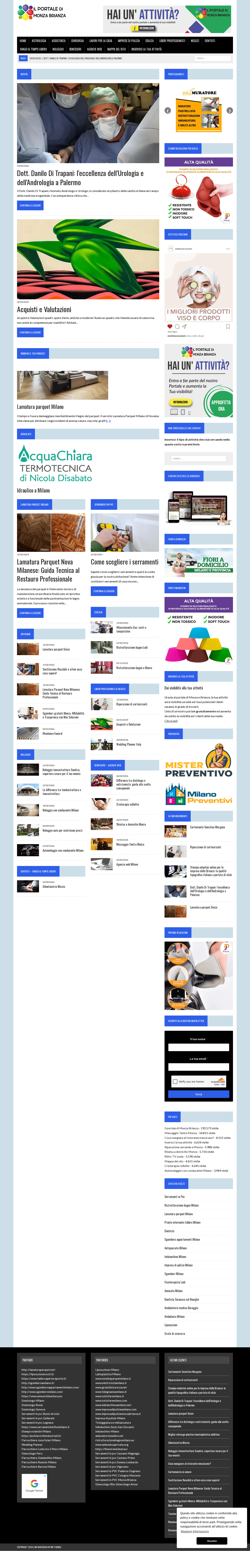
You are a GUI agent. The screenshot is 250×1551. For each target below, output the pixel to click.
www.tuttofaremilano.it (109, 1396)
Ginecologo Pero (32, 1453)
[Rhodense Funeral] (28, 737)
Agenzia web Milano (127, 864)
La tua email (199, 1058)
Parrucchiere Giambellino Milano (41, 1457)
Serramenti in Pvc (103, 504)
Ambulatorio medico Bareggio (181, 1308)
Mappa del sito (116, 49)
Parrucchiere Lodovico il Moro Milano (45, 1449)
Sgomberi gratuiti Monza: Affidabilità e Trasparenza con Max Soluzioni (63, 715)
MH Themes (56, 1547)
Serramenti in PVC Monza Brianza (115, 1479)
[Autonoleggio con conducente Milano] (28, 854)
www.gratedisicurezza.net (111, 1387)
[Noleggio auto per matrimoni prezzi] (28, 834)
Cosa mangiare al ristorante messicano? (189, 1137)
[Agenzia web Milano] (102, 867)
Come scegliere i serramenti (124, 561)
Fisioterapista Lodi (175, 1282)
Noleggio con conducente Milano (61, 810)
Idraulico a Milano (33, 490)
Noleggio (58, 49)
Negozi (195, 41)
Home (23, 41)
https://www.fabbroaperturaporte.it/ (44, 1378)
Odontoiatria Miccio (54, 886)
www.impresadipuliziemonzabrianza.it (118, 1413)
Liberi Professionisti (172, 41)
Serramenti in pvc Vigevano (111, 1466)
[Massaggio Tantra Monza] (102, 847)
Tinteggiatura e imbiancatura (113, 1422)
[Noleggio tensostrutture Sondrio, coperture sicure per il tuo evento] (28, 773)
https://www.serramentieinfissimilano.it (46, 1427)
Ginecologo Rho (105, 1484)
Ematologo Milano (33, 1400)
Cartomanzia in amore (179, 1472)
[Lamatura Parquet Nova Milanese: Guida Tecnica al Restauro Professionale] (51, 549)
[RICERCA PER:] (213, 58)
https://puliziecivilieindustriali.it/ (41, 1435)
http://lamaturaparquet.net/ (38, 1369)
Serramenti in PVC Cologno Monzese (117, 1475)
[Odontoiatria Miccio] (28, 890)
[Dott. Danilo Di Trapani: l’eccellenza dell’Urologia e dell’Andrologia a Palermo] (88, 161)
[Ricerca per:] (199, 458)
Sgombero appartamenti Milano (182, 1239)
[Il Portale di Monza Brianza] (51, 12)
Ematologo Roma (32, 1405)
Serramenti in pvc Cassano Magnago (117, 1453)
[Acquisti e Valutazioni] (88, 297)
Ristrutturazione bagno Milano (182, 1205)
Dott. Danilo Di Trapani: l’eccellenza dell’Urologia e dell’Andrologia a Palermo (80, 177)
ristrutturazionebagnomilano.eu (114, 1440)
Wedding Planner (32, 1444)
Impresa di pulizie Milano (179, 1265)
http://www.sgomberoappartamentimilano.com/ (50, 1387)
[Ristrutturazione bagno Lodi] (102, 651)
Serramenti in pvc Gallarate (38, 1418)
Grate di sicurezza (175, 1333)
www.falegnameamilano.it (111, 1391)
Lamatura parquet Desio (56, 649)
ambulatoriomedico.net (109, 1435)
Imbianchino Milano (175, 1256)
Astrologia (39, 41)
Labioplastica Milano (108, 1374)
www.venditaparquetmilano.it (113, 1378)
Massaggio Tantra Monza (130, 844)
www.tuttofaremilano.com (111, 1400)
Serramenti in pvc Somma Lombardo (116, 1462)
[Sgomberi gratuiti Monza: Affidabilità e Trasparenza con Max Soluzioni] (28, 717)
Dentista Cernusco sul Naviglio (182, 1299)
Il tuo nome (198, 1039)
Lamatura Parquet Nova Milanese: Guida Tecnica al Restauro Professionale (48, 570)
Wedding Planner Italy (128, 744)
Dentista (169, 1231)
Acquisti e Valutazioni (44, 309)
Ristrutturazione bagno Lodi (132, 647)
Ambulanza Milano (174, 1316)
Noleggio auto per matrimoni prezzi (63, 830)
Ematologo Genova (33, 1409)
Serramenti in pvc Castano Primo (115, 1457)
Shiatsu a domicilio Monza (131, 824)
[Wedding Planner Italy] (102, 748)
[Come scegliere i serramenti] (125, 549)
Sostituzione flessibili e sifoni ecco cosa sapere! (62, 671)
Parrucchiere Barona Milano (39, 1466)
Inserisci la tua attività (146, 49)
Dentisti (210, 41)
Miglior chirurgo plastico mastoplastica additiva (194, 1434)
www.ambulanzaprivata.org (111, 1444)
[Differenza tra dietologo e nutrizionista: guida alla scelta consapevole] (102, 784)
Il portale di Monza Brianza (182, 1128)
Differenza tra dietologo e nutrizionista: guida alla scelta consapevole (133, 784)
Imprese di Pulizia (129, 41)
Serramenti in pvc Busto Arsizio (40, 1413)
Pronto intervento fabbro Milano (182, 1222)
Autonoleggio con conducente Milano (63, 850)
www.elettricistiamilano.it (111, 1383)
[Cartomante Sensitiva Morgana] (175, 835)
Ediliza (149, 41)
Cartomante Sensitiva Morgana (207, 827)
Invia (198, 1094)
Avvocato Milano (173, 1291)
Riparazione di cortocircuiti (131, 704)
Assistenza (59, 41)
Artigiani (25, 634)
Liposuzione (171, 1325)
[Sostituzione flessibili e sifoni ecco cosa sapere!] (28, 673)
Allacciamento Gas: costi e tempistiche (131, 629)
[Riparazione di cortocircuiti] (102, 708)
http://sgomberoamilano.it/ (38, 1383)
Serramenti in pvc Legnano (38, 1422)
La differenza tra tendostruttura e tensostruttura (62, 792)
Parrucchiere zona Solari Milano (41, 1440)
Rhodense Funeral (52, 733)
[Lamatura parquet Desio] (28, 652)
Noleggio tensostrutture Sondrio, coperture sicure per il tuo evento (61, 772)
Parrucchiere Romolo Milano (39, 1462)
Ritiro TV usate (174, 1156)
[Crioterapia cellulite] (102, 807)
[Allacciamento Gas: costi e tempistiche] (102, 631)
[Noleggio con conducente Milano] (28, 814)
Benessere (75, 49)
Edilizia (98, 612)
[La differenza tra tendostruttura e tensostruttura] (28, 793)
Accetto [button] (212, 1540)
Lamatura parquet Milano (40, 406)
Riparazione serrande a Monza (184, 1147)
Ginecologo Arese (127, 1484)
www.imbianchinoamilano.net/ (113, 1405)
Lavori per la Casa (100, 41)
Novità (24, 74)
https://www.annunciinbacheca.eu (42, 1396)
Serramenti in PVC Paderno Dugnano (117, 1471)
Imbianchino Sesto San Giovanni (114, 1427)
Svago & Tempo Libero (33, 49)
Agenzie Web (94, 49)
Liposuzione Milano (107, 1369)
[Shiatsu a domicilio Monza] (102, 827)
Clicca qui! (171, 720)
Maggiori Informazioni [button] (195, 1531)
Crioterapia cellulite (127, 804)
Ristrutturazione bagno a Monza (134, 668)
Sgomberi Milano (174, 1274)
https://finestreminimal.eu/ (111, 1449)
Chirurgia (77, 41)
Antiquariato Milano (176, 1248)
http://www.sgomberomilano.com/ (42, 1391)
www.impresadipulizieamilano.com (116, 1409)
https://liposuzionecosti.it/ (38, 1374)
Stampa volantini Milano (36, 1431)
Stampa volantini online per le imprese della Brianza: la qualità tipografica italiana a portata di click (211, 871)
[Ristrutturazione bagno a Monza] (102, 671)
